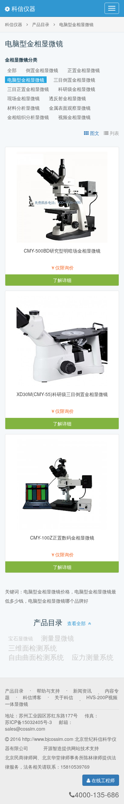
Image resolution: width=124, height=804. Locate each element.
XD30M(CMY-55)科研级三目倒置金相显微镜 (62, 394)
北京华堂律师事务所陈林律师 (72, 757)
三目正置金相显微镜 (28, 89)
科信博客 (32, 697)
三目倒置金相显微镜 (74, 79)
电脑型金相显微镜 (76, 24)
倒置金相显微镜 (42, 70)
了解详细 (62, 280)
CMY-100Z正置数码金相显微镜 (62, 537)
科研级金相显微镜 (76, 89)
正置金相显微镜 (83, 70)
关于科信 (64, 697)
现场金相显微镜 (23, 98)
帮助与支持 (48, 690)
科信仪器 (22, 8)
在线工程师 (102, 780)
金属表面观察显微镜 (70, 107)
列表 (114, 133)
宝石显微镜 (20, 638)
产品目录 (40, 24)
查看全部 (76, 623)
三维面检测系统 (32, 647)
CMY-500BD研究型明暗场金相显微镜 (62, 250)
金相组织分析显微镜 (28, 117)
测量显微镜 (57, 638)
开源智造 (52, 748)
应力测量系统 (92, 657)
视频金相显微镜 (74, 117)
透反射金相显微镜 (67, 98)
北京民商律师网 (21, 757)
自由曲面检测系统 (36, 657)
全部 (12, 70)
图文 (94, 133)
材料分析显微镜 (23, 107)
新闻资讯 (82, 690)
